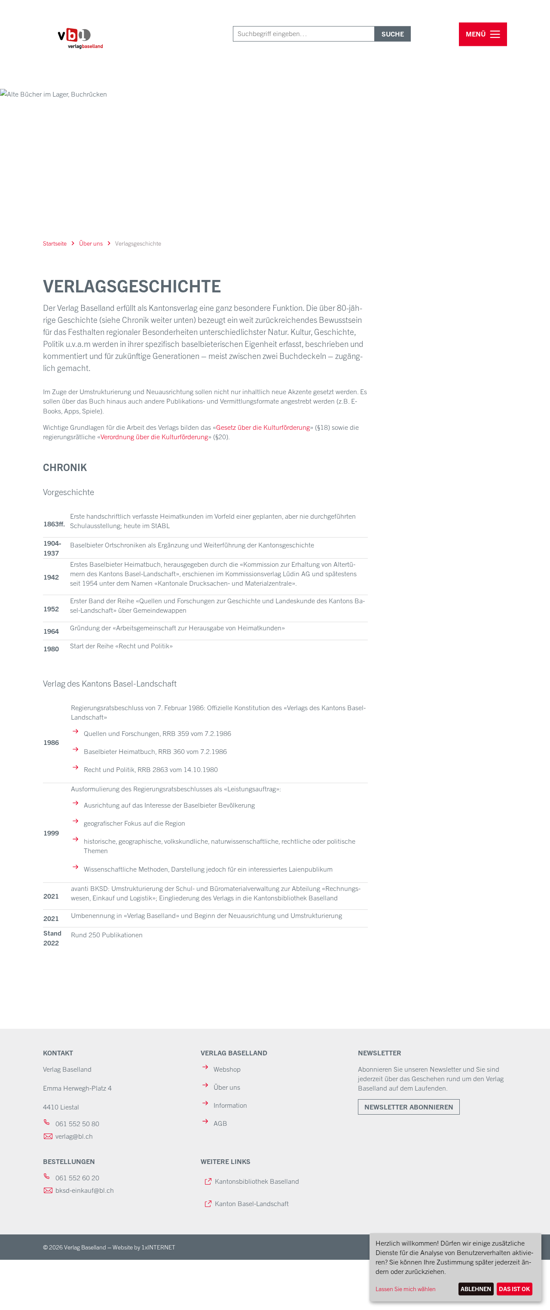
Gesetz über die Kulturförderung (263, 426)
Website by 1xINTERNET (144, 1247)
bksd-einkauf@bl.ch (84, 1189)
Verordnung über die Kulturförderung (154, 436)
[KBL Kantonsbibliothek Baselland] (82, 45)
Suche (393, 33)
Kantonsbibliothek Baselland (257, 1180)
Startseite (55, 243)
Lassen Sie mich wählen (406, 1288)
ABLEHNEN (476, 1288)
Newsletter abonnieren (408, 1106)
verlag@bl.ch (74, 1135)
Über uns (91, 243)
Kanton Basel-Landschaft (252, 1203)
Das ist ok (514, 1288)
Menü (476, 34)
